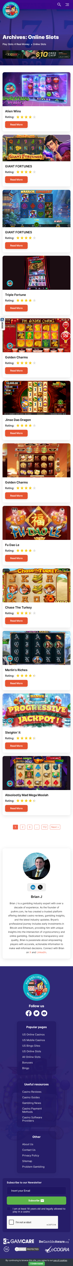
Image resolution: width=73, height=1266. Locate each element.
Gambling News (31, 1103)
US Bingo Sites (31, 1045)
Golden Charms (16, 357)
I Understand (36, 1263)
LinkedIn (41, 952)
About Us (27, 1144)
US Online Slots (31, 1051)
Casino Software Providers (32, 1119)
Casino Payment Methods (32, 1110)
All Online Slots (31, 1057)
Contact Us (28, 1149)
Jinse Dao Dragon (18, 420)
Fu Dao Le (12, 545)
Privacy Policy (30, 1155)
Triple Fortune (15, 295)
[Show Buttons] (2, 318)
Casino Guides (31, 1097)
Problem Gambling (33, 1166)
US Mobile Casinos (33, 1040)
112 (45, 827)
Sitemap (27, 1161)
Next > (55, 827)
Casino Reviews (31, 1091)
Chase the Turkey (18, 607)
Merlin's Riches (16, 670)
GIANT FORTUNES (18, 166)
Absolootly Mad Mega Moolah (26, 795)
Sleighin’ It (13, 732)
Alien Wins (13, 111)
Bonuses (27, 1062)
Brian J (36, 897)
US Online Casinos (33, 1034)
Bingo (25, 1068)
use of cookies (60, 1260)
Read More (16, 124)
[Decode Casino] (36, 52)
